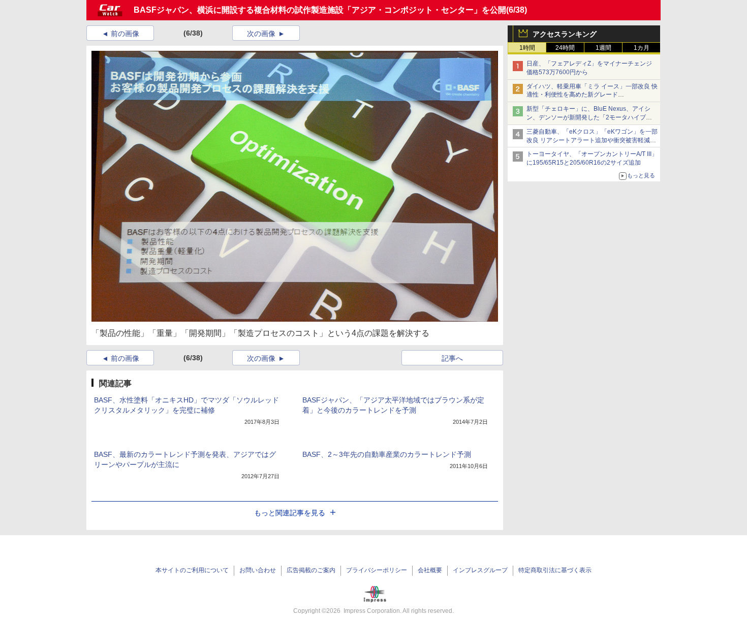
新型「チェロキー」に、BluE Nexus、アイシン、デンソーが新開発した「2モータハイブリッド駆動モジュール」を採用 (589, 117)
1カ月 (641, 47)
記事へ (452, 358)
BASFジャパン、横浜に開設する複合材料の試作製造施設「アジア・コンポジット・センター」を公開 (320, 10)
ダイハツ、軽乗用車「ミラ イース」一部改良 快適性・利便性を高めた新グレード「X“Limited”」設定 (592, 95)
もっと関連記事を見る (289, 513)
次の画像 (261, 33)
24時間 (565, 47)
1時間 (527, 47)
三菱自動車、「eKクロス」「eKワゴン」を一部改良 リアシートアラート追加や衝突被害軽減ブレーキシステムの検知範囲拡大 (592, 140)
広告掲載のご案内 (311, 570)
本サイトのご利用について (192, 570)
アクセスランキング (565, 34)
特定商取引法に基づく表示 (555, 570)
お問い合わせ (257, 570)
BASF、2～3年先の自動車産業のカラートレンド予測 (386, 454)
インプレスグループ (480, 570)
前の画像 (125, 33)
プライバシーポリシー (376, 570)
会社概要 (430, 570)
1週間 (603, 47)
